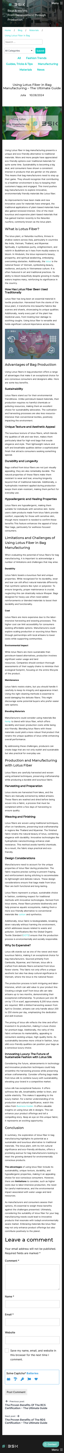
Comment (12, 1260)
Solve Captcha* (22, 1373)
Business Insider (25, 1106)
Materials (26, 69)
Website (10, 1332)
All (19, 58)
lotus (48, 261)
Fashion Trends (36, 58)
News (40, 69)
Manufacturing (48, 64)
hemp (8, 721)
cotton (22, 914)
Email (9, 1314)
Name (9, 1296)
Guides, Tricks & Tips (19, 64)
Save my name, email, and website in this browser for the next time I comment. (33, 1355)
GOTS (26, 935)
